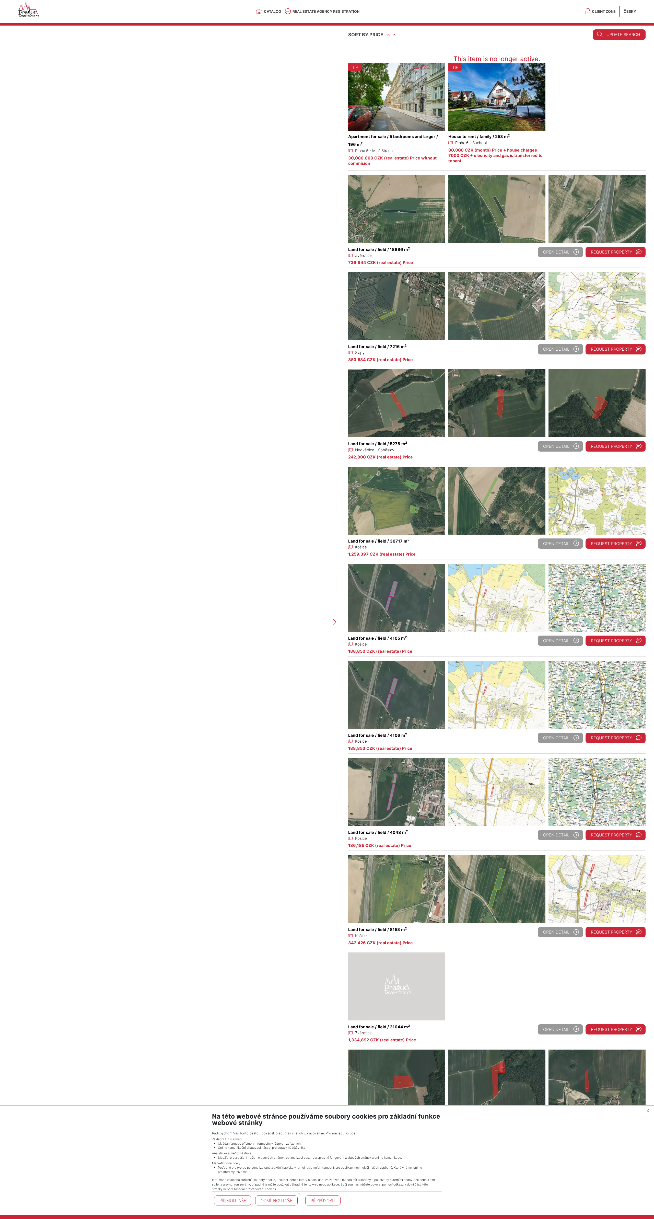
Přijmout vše (232, 1200)
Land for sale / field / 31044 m (379, 1026)
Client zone (604, 11)
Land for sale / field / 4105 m (377, 638)
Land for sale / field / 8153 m (377, 929)
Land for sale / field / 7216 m (377, 346)
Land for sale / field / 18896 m (379, 249)
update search (623, 34)
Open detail (556, 252)
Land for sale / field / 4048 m (378, 832)
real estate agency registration (326, 11)
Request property (611, 252)
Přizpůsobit (323, 1200)
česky (630, 11)
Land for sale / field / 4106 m (377, 735)
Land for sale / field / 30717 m (379, 541)
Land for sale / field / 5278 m (377, 443)
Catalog (272, 11)
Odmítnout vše (276, 1200)
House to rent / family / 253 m (479, 136)
